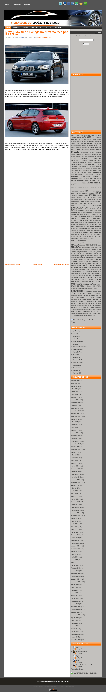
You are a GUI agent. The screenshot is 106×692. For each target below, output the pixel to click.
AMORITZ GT (79, 139)
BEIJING (85, 147)
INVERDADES (75, 199)
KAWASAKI (75, 203)
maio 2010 (74, 560)
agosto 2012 (75, 485)
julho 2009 (74, 587)
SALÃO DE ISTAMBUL (77, 269)
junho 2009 (75, 590)
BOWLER (93, 149)
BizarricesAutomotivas (80, 347)
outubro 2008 (75, 612)
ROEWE (94, 249)
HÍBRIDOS (89, 191)
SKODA (83, 295)
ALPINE (79, 137)
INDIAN (80, 197)
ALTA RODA (58, 27)
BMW (39, 37)
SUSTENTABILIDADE (85, 299)
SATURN (84, 289)
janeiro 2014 (75, 438)
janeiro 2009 (75, 604)
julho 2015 (74, 389)
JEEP (83, 201)
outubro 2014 (75, 414)
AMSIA (95, 139)
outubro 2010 (75, 546)
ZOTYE (88, 316)
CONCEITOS (47, 27)
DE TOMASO (87, 168)
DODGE (95, 171)
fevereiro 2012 (75, 502)
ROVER (90, 251)
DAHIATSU (85, 166)
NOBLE (73, 229)
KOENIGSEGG (93, 203)
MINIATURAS (79, 222)
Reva (96, 247)
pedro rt (78, 660)
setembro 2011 (76, 516)
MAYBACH (98, 216)
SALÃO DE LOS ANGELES (86, 272)
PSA (74, 241)
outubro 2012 (75, 480)
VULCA (99, 312)
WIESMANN (81, 314)
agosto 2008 (75, 618)
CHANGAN (92, 156)
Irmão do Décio (78, 362)
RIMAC (73, 249)
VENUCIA (93, 309)
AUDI (99, 143)
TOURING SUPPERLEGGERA (79, 305)
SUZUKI (96, 299)
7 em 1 (73, 135)
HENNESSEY (75, 191)
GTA (100, 185)
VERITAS (98, 309)
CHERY (75, 158)
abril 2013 (74, 463)
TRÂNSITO (74, 307)
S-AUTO (99, 251)
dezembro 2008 (76, 607)
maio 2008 (74, 626)
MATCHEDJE (91, 216)
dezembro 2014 (76, 408)
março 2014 (75, 433)
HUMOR (86, 195)
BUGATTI (74, 154)
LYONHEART (88, 214)
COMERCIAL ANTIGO (86, 162)
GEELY (96, 183)
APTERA (74, 141)
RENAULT (75, 247)
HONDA (98, 193)
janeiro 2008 (75, 637)
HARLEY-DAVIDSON (96, 187)
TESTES (79, 303)
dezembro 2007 (76, 640)
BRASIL (76, 151)
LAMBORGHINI (96, 205)
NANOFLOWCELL (81, 226)
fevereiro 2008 (75, 634)
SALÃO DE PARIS (86, 279)
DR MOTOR (76, 172)
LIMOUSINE (84, 212)
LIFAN (78, 212)
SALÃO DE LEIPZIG (89, 269)
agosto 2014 (75, 419)
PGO (92, 235)
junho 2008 (75, 623)
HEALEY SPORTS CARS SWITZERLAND (89, 189)
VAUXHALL (98, 307)
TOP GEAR (91, 303)
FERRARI (89, 179)
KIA (86, 203)
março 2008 (75, 631)
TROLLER (89, 307)
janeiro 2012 (75, 505)
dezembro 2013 (76, 441)
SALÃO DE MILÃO (96, 273)
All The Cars (77, 331)
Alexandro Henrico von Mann (84, 665)
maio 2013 (74, 460)
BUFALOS (98, 152)
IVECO (99, 199)
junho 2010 (75, 557)
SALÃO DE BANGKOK (85, 253)
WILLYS (86, 314)
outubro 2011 (75, 513)
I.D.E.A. (99, 195)
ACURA (89, 135)
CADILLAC (88, 154)
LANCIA (93, 208)
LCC (96, 210)
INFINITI (87, 197)
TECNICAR (89, 301)
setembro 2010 (76, 549)
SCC (88, 289)
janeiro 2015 (75, 405)
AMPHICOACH (88, 139)
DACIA (99, 164)
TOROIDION (98, 303)
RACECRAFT (94, 243)
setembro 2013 (76, 449)
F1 (100, 177)
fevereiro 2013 (75, 469)
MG (100, 220)
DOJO (99, 170)
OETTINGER (90, 230)
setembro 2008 (76, 615)
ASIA (79, 143)
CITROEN (75, 160)
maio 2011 (74, 527)
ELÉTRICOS (97, 172)
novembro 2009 (76, 576)
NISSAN (98, 226)
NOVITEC (74, 230)
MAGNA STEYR (96, 214)
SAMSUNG (79, 289)
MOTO (89, 224)
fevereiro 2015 (75, 403)
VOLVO (94, 311)
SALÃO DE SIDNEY (95, 284)
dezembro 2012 (76, 474)
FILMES (99, 179)
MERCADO (97, 218)
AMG (73, 139)
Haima (80, 187)
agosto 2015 (75, 386)
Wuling (91, 314)
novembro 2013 (76, 444)
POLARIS (79, 237)
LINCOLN (90, 212)
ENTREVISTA (91, 175)
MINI (73, 222)
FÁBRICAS (75, 179)
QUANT (87, 243)
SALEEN (73, 289)
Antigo (99, 139)
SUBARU (98, 297)
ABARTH (78, 135)
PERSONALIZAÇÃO (77, 235)
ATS (95, 143)
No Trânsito (76, 368)
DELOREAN (94, 168)
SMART (93, 295)
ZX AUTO (92, 316)
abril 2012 (74, 496)
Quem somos (16, 4)
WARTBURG (74, 314)
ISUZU (81, 199)
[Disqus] (37, 181)
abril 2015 (74, 397)
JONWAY (98, 201)
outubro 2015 (75, 380)
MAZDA (76, 218)
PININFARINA (97, 235)
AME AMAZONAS (96, 137)
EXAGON (89, 176)
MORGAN (78, 224)
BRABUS (98, 149)
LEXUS (73, 212)
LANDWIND (82, 210)
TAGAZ (73, 301)
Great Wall (95, 185)
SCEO (92, 289)
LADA (87, 205)
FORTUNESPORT (76, 183)
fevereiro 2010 (75, 568)
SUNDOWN (74, 299)
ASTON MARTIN (87, 143)
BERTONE (98, 147)
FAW (84, 179)
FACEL (81, 179)
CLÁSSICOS (84, 160)
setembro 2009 (76, 582)
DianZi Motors (75, 170)
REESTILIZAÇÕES (92, 245)
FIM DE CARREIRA (78, 181)
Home (7, 4)
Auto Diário (76, 336)
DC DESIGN (79, 168)
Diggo (77, 647)
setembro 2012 (76, 482)
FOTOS (83, 183)
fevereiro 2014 (75, 436)
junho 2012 (75, 491)
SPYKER (98, 295)
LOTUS (74, 214)
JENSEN (87, 201)
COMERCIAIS (75, 162)
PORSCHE (75, 239)
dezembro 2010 (76, 540)
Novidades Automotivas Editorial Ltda (57, 681)
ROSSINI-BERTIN (82, 251)
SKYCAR (88, 295)
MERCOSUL (89, 220)
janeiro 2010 (75, 571)
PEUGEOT (87, 234)
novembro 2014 (76, 411)
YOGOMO (73, 316)
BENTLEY (91, 147)
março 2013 (75, 466)
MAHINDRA (75, 216)
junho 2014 (75, 425)
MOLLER (99, 222)
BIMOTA (74, 149)
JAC (72, 201)
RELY (99, 245)
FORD (99, 181)
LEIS (99, 210)
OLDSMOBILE (97, 230)
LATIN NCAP (90, 210)
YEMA (99, 314)
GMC (73, 185)
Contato (27, 4)
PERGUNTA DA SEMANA (93, 233)
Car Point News (78, 349)
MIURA (94, 222)
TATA (77, 301)
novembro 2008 (76, 609)
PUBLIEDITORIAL (83, 241)
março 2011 (75, 532)
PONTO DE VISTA (95, 237)
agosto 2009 (75, 585)
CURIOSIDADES (90, 164)
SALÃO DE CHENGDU (86, 259)
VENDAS (88, 310)
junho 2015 (75, 391)
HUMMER (81, 195)
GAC (86, 183)
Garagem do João (78, 360)
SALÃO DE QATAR (83, 282)
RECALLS (75, 245)
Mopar (73, 224)
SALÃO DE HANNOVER (94, 267)
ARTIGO (74, 143)
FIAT (94, 178)
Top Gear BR (77, 373)
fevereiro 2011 (75, 535)
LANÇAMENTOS (36, 27)
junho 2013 (75, 458)
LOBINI (99, 212)
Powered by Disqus (77, 669)
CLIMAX (92, 160)
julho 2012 (74, 488)
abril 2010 (74, 562)
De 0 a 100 (76, 355)
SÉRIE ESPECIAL (79, 293)
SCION (96, 289)
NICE (88, 227)
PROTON (98, 239)
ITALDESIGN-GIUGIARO (90, 199)
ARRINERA (98, 141)
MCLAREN (87, 218)
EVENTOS (82, 177)
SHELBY (91, 293)
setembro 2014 (76, 416)
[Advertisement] (43, 276)
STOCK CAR (91, 297)
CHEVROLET (87, 158)
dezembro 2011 (76, 507)
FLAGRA (93, 181)
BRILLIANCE (85, 152)
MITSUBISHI (87, 222)
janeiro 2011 (75, 538)
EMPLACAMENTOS (78, 175)
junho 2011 (75, 524)
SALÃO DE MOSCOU (93, 276)
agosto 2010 (75, 551)
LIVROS (95, 212)
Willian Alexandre (81, 651)
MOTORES (95, 224)
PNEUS (73, 237)
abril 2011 (74, 529)
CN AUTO (98, 160)
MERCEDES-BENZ (78, 220)
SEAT (99, 289)
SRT (73, 297)
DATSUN (73, 168)
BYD (83, 154)
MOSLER (84, 224)
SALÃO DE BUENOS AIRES (87, 257)
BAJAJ (73, 147)
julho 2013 (74, 455)
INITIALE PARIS (96, 197)
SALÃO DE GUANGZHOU (79, 267)
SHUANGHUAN (75, 295)
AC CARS (84, 135)
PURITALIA (98, 241)
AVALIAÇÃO (94, 145)
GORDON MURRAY (86, 185)
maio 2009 (74, 593)
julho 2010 (74, 554)
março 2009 (75, 598)
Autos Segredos (78, 341)
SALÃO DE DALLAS (85, 261)
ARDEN (79, 141)
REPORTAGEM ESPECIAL (87, 247)
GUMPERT (74, 187)
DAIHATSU (92, 166)
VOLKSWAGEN (84, 311)
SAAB (74, 253)
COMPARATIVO (97, 162)
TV (94, 307)
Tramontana (98, 305)
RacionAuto (76, 370)
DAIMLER (98, 166)
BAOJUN (79, 147)
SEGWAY (95, 291)
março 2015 (75, 400)
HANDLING (87, 187)
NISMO (92, 227)
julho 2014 (74, 422)
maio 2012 (74, 494)
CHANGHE (98, 156)
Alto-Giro (75, 334)
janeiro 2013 (75, 471)
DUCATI (84, 172)
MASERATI (83, 216)
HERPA (82, 191)
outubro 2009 (75, 579)
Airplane (78, 656)
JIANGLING (93, 201)
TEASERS (82, 301)
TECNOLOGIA (96, 301)
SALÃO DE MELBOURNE (83, 273)
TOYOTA (91, 305)
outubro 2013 (75, 447)
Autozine (75, 344)
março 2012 (75, 499)
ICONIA (74, 197)
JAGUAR (77, 201)
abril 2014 (74, 430)
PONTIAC (86, 237)
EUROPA (75, 176)
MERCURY (96, 220)
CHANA (87, 156)
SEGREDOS (16, 27)
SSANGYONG (80, 297)
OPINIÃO (78, 233)
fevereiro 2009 (75, 601)
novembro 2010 (76, 543)
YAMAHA (95, 314)
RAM (99, 243)
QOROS (82, 243)
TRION (84, 307)
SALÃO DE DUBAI (85, 263)
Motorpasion (77, 365)
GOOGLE (77, 185)
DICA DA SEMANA (84, 171)
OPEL (73, 233)
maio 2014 (74, 427)
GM (100, 183)
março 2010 (75, 565)
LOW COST (80, 214)
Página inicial (37, 264)
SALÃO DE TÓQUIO (79, 286)
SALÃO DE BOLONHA (87, 255)
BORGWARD (86, 149)
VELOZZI (77, 309)
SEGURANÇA (88, 291)
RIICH (99, 247)
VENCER (82, 309)
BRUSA (93, 152)
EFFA (90, 172)
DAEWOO (74, 166)
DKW (91, 170)
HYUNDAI (93, 195)
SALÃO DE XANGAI (94, 286)
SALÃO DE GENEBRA (92, 265)
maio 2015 (74, 394)
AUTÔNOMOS (86, 145)
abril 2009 (74, 596)
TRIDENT (80, 307)
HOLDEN (92, 193)
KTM (100, 203)
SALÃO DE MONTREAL (78, 275)
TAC (100, 299)
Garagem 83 (76, 357)
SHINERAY (98, 293)
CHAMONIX (81, 156)
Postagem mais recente (12, 264)
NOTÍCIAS (79, 229)
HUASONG (74, 195)
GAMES (91, 183)
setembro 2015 (76, 383)
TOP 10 (85, 303)
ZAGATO (78, 316)
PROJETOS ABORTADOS (88, 239)
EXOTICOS (96, 177)
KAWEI (81, 203)
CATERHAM (74, 156)
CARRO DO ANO (96, 154)
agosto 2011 (75, 518)
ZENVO (83, 316)
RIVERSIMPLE (87, 249)
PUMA (92, 241)
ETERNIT (98, 174)
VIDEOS (25, 27)
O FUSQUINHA (82, 230)
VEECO (73, 309)
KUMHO (76, 205)
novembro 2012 (76, 477)
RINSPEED (79, 249)
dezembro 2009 (76, 574)
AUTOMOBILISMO (76, 145)
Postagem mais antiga (61, 264)
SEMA (99, 291)
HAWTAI (74, 189)
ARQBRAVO (91, 141)
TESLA (73, 303)
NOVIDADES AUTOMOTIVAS (91, 229)
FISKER (87, 181)
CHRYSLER (97, 158)
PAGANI (83, 233)
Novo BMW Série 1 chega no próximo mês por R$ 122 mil (36, 33)
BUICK (79, 154)
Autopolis (76, 339)
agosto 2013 (75, 452)
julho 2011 (74, 521)
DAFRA (80, 166)
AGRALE (95, 135)
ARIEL (84, 141)
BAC (100, 145)
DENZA (99, 168)
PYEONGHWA (75, 243)
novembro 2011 (76, 510)
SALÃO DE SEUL (83, 284)
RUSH (95, 251)
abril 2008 (74, 629)
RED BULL (82, 245)
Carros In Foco (77, 352)
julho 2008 (74, 620)
